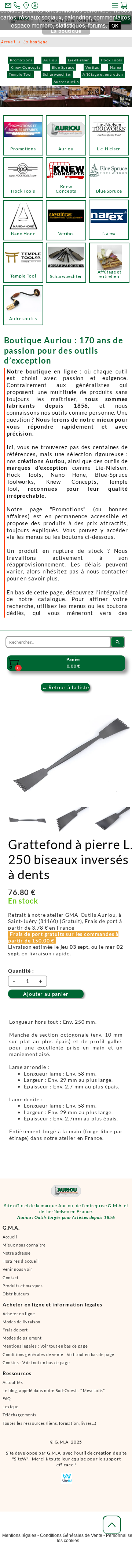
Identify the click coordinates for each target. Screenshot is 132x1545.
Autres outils (66, 81)
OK (114, 26)
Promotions (21, 60)
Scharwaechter (57, 74)
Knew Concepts (26, 67)
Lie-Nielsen (78, 60)
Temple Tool (20, 74)
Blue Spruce (63, 67)
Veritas (92, 67)
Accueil (8, 41)
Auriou (50, 60)
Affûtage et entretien (102, 74)
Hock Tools (111, 60)
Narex (115, 67)
